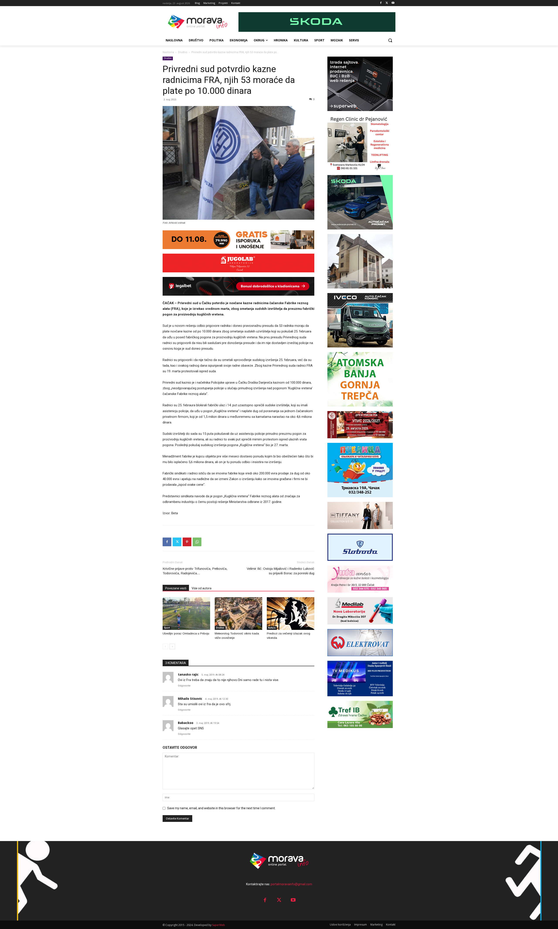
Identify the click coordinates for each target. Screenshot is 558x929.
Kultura (272, 628)
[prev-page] (165, 646)
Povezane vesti (175, 588)
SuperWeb (218, 925)
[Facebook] (380, 3)
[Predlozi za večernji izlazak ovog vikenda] (290, 613)
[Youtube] (392, 3)
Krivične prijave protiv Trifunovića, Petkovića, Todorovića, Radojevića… (195, 571)
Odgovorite (184, 685)
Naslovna (168, 52)
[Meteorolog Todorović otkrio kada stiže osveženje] (238, 613)
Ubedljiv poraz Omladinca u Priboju (186, 633)
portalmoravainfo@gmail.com (291, 884)
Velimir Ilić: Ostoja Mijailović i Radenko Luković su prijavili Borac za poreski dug (280, 571)
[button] (390, 40)
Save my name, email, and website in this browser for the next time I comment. (221, 808)
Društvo (182, 52)
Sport (167, 628)
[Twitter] (386, 3)
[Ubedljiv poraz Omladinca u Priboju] (186, 613)
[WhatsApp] (197, 542)
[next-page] (172, 646)
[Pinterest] (187, 542)
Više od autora (201, 588)
